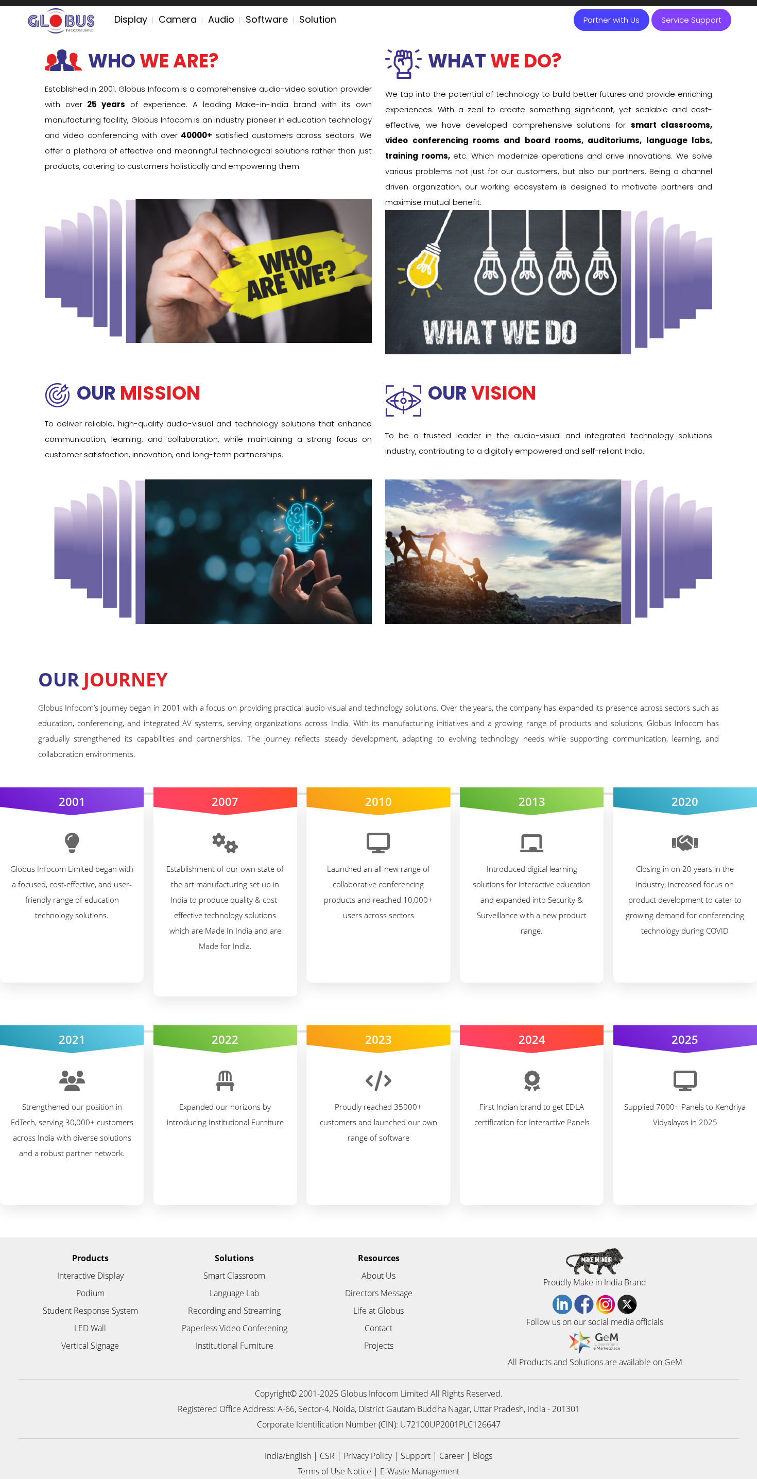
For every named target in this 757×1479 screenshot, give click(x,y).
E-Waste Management (419, 1471)
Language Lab (235, 1293)
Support (416, 1455)
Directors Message (378, 1293)
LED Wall (90, 1328)
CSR (327, 1455)
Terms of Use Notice (334, 1471)
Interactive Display (90, 1275)
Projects (378, 1345)
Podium (90, 1293)
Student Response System (90, 1310)
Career (451, 1455)
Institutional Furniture (234, 1345)
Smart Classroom (234, 1275)
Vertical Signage (90, 1345)
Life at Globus (378, 1310)
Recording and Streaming (234, 1310)
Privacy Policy (367, 1455)
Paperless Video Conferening (234, 1328)
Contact (378, 1328)
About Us (378, 1275)
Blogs (482, 1455)
